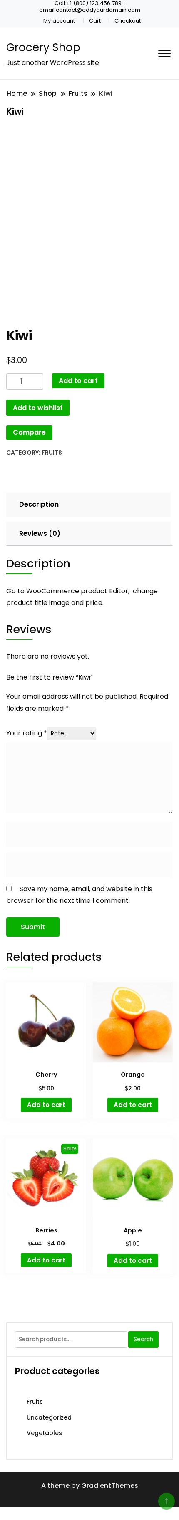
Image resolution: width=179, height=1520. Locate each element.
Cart (95, 21)
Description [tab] (39, 504)
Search (143, 1339)
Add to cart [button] (46, 1104)
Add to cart (78, 380)
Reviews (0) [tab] (39, 533)
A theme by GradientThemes (89, 1485)
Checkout (127, 21)
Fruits (52, 452)
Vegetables (44, 1433)
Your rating (26, 733)
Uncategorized (49, 1417)
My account (59, 21)
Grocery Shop (43, 47)
